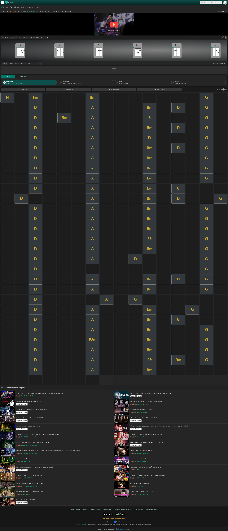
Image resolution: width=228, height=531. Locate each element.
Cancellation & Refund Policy (123, 509)
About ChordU (75, 509)
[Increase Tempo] (16, 37)
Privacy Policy (107, 509)
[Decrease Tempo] (2, 37)
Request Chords (135, 396)
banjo (29, 63)
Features (85, 509)
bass (36, 63)
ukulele (17, 63)
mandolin (23, 63)
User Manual (139, 509)
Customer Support (151, 509)
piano (11, 63)
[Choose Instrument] (40, 63)
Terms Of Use (95, 509)
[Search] (220, 2)
